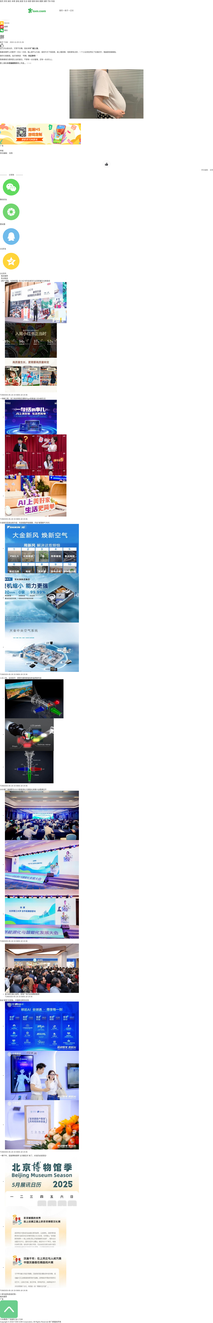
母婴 (29, 1)
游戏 (17, 1)
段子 (66, 10)
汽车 (49, 1)
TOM (6, 42)
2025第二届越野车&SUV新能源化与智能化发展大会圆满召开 (23, 789)
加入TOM (19, 1319)
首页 (1, 1)
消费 (45, 1)
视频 (33, 1)
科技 (53, 1)
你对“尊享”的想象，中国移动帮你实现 (14, 1000)
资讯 (5, 1)
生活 (25, 1)
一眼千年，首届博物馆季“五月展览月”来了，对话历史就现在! (23, 1156)
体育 (13, 1)
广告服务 (11, 1319)
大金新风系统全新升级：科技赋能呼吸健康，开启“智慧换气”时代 (25, 523)
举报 (1, 151)
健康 (41, 1)
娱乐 (9, 1)
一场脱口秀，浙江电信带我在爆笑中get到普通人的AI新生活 (22, 399)
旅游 (21, 1)
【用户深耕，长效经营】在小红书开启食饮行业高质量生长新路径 (25, 281)
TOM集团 (3, 1319)
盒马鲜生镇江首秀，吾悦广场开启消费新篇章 (22, 994)
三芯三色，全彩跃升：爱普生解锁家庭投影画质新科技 (20, 678)
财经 (37, 1)
